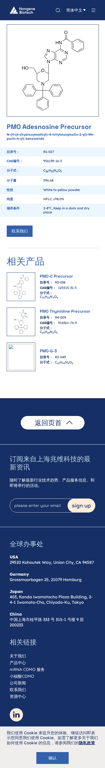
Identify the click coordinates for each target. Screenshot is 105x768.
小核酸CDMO (22, 676)
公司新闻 (18, 682)
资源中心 (18, 696)
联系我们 (20, 231)
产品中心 (18, 662)
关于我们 (18, 655)
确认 (52, 757)
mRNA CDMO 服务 (27, 669)
